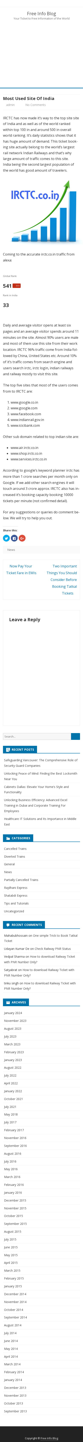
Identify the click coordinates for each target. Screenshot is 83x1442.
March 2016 (12, 1177)
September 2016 (15, 1146)
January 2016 (13, 1193)
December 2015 (15, 1200)
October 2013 (13, 1403)
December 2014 (15, 1294)
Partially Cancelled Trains (21, 880)
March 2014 (12, 1364)
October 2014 (13, 1310)
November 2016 (15, 1138)
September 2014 (15, 1317)
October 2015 (13, 1216)
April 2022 (11, 1083)
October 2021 (13, 1099)
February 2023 (14, 1052)
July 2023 (10, 1036)
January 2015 (13, 1286)
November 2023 (15, 1021)
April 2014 (11, 1356)
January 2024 (13, 1013)
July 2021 (10, 1107)
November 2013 (15, 1395)
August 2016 (12, 1154)
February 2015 (14, 1278)
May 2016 (11, 1169)
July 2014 (10, 1333)
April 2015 (11, 1263)
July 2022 (10, 1075)
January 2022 (13, 1091)
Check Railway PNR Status (53, 949)
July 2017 (10, 1122)
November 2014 (15, 1302)
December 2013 (15, 1388)
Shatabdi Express (15, 895)
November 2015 (15, 1208)
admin (10, 105)
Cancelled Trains (15, 849)
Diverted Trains (14, 856)
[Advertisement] (41, 53)
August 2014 (12, 1325)
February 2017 (14, 1130)
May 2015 (11, 1255)
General (9, 864)
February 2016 (14, 1185)
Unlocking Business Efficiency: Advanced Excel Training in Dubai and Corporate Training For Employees (35, 805)
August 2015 (12, 1231)
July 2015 (10, 1239)
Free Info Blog (41, 13)
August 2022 (12, 1068)
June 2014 (11, 1341)
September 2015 (15, 1224)
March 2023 (12, 1044)
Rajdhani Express (15, 888)
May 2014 (11, 1349)
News (11, 550)
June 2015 (11, 1247)
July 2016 (10, 1161)
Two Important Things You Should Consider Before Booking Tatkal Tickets (62, 580)
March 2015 (12, 1270)
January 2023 (13, 1060)
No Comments (35, 105)
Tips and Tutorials (16, 903)
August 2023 (12, 1029)
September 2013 (15, 1411)
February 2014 (14, 1372)
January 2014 (13, 1380)
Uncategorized (14, 911)
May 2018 (11, 1114)
